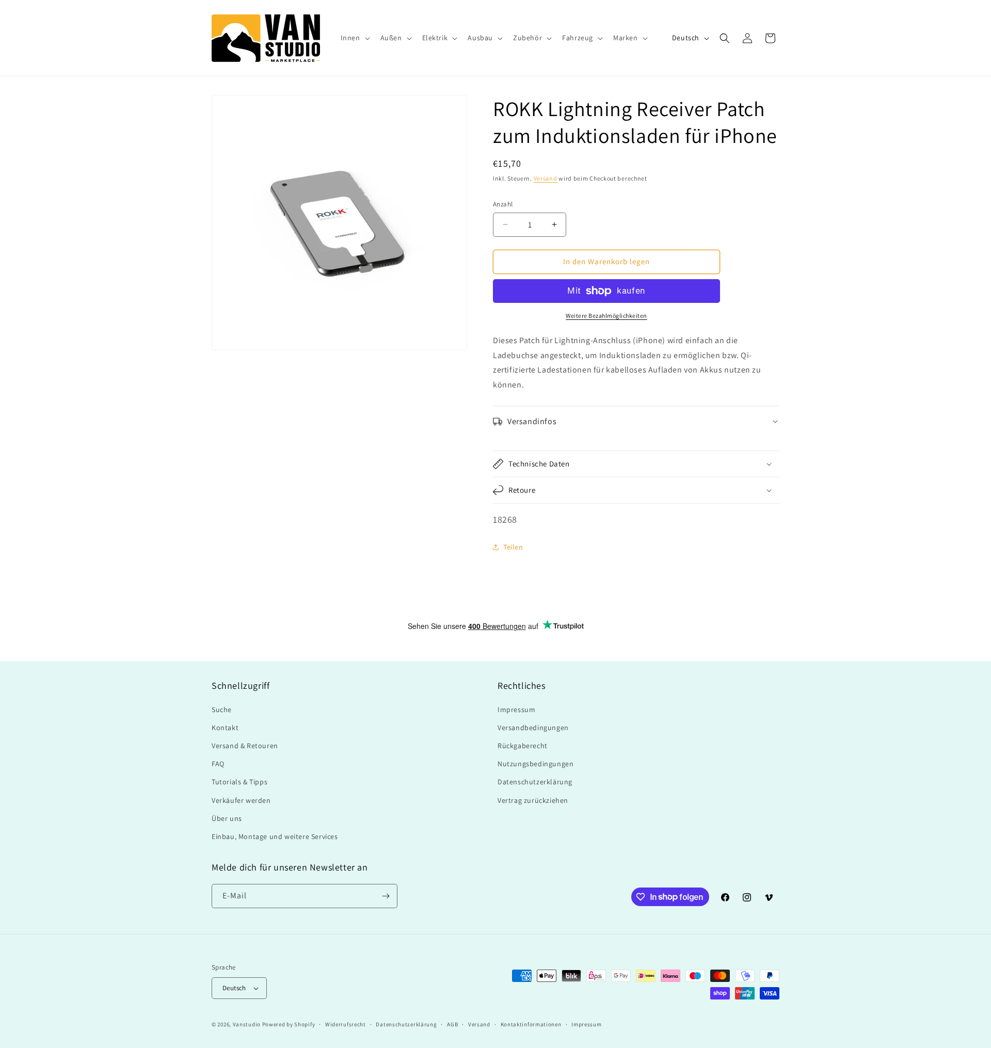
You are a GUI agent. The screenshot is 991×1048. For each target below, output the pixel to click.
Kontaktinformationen (531, 1024)
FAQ (218, 763)
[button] (354, 38)
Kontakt (225, 727)
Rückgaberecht (523, 745)
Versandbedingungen (533, 727)
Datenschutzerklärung (535, 781)
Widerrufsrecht (345, 1024)
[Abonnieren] (385, 896)
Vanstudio (247, 1024)
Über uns (227, 818)
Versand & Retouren (245, 745)
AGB (452, 1024)
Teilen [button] (513, 547)
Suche (222, 709)
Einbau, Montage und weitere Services (275, 836)
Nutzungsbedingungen (535, 763)
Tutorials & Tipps (239, 781)
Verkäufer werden (241, 800)
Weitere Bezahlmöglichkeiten (606, 315)
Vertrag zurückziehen (533, 800)
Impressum (516, 709)
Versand (545, 178)
